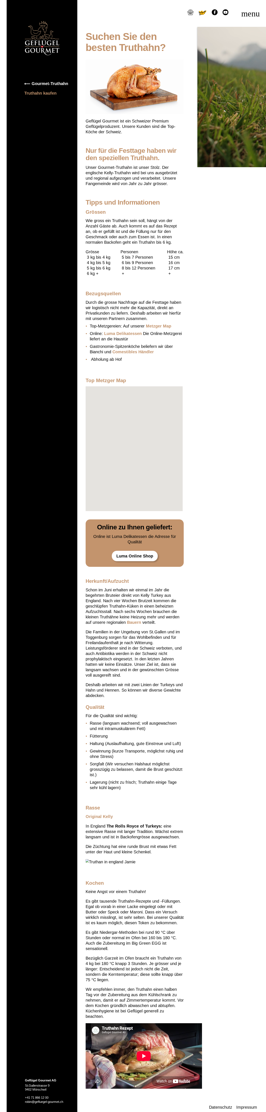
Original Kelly (100, 816)
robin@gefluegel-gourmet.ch (44, 1101)
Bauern (134, 622)
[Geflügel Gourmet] (42, 38)
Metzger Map (158, 326)
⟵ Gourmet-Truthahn (46, 83)
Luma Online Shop (134, 556)
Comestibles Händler (133, 352)
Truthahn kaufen (40, 93)
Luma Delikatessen (122, 333)
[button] (138, 442)
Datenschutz (220, 1107)
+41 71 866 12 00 (36, 1097)
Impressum (246, 1107)
